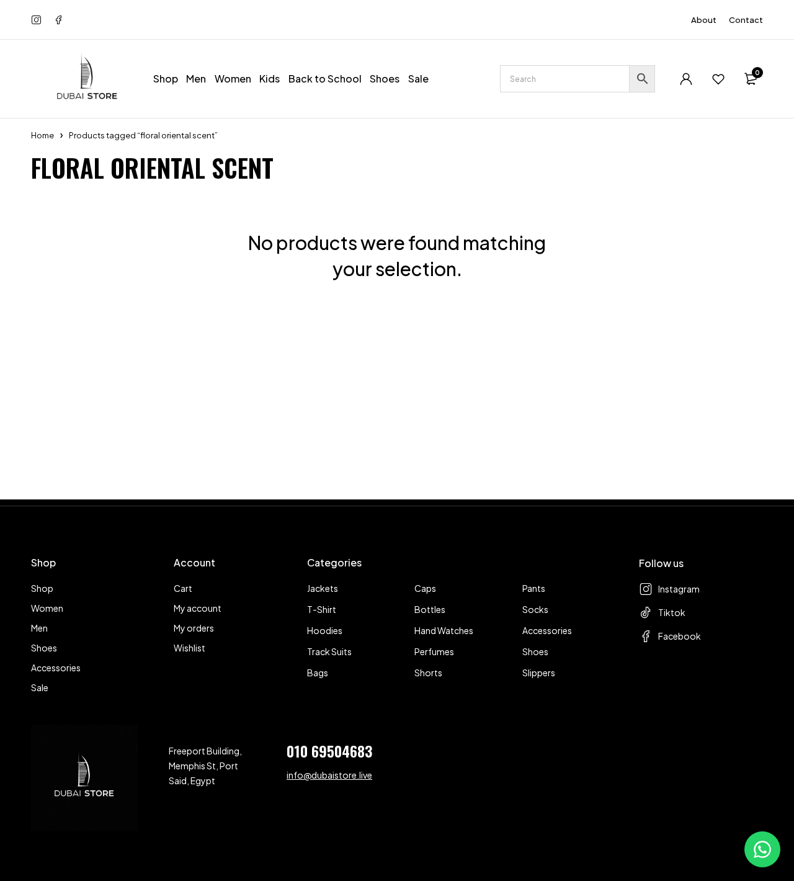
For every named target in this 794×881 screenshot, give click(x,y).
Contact (746, 20)
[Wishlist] (718, 78)
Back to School (325, 78)
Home (42, 135)
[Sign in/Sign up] (686, 78)
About (703, 20)
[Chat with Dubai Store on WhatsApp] (762, 849)
